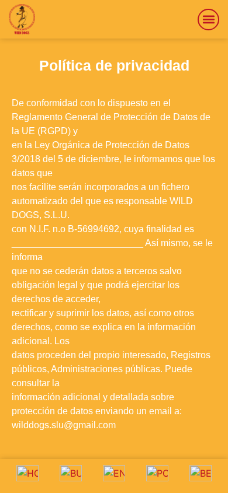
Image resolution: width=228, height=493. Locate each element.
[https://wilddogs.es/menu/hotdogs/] (27, 476)
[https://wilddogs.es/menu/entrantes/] (114, 476)
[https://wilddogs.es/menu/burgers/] (71, 476)
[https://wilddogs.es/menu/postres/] (157, 476)
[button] (208, 19)
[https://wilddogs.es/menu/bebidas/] (200, 476)
